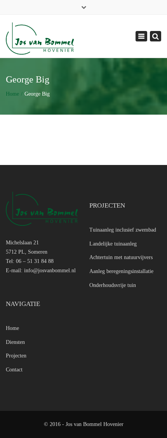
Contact (14, 370)
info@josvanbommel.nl (50, 270)
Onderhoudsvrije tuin (112, 285)
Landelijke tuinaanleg (113, 244)
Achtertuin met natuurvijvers (121, 257)
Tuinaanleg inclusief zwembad (122, 230)
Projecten (16, 356)
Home (12, 94)
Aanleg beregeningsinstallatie (121, 271)
